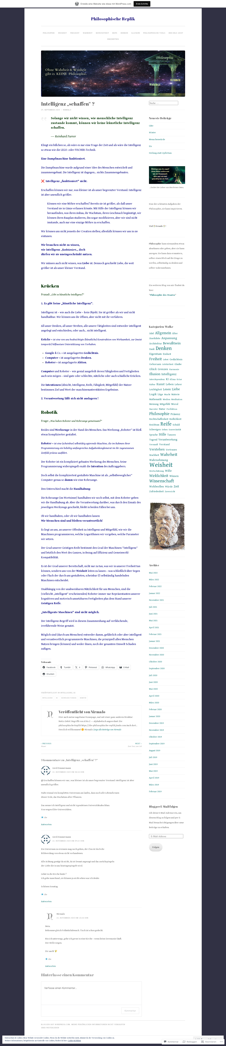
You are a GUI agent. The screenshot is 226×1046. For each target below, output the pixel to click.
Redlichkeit (175, 419)
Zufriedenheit (156, 491)
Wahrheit (88, 33)
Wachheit (154, 455)
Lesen (167, 389)
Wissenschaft (161, 481)
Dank (152, 349)
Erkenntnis (113, 39)
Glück (153, 369)
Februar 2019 (155, 791)
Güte (151, 125)
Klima (173, 379)
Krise (179, 379)
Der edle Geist (176, 33)
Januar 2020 (154, 716)
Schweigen (155, 429)
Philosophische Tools (154, 33)
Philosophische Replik (113, 19)
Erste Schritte (142, 4)
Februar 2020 (155, 709)
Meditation (176, 399)
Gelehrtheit (167, 364)
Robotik (83, 698)
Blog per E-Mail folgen (163, 806)
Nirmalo (67, 110)
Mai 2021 (153, 620)
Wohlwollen (156, 486)
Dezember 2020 (156, 648)
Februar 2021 (155, 634)
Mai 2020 (153, 689)
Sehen (165, 429)
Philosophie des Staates (162, 295)
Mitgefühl (165, 404)
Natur (162, 409)
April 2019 (154, 777)
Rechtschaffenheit (158, 419)
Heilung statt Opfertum (160, 153)
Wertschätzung (156, 471)
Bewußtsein (172, 343)
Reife (114, 33)
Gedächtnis (176, 359)
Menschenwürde (157, 139)
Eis (150, 146)
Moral (174, 404)
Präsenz (175, 414)
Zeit (176, 486)
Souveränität (175, 429)
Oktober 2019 (155, 737)
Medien (166, 399)
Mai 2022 (153, 573)
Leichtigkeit (155, 389)
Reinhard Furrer (68, 698)
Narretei (153, 409)
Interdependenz (157, 379)
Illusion (135, 33)
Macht (167, 394)
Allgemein (163, 333)
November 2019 (156, 730)
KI (74, 693)
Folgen (155, 847)
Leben (170, 384)
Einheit (167, 354)
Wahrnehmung (158, 460)
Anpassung (169, 338)
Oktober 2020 (155, 661)
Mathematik (155, 399)
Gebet (166, 359)
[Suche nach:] (163, 103)
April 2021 (154, 627)
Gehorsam (155, 364)
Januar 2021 (154, 641)
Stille (162, 434)
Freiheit (155, 359)
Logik (153, 394)
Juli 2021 (153, 607)
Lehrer (178, 384)
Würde (169, 486)
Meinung (154, 404)
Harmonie (174, 369)
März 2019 (154, 784)
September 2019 (157, 743)
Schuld (176, 424)
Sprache (153, 434)
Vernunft (153, 444)
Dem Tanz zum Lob (135, 744)
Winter (152, 132)
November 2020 (156, 654)
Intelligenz (66, 693)
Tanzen (171, 434)
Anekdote (154, 338)
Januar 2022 (154, 593)
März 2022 (154, 579)
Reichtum (154, 424)
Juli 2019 (153, 757)
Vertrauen (171, 449)
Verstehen (157, 449)
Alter (175, 333)
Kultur (152, 384)
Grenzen (163, 369)
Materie (175, 394)
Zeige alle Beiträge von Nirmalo (107, 729)
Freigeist (74, 33)
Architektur (155, 343)
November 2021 (156, 600)
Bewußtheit (102, 33)
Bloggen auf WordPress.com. (56, 1024)
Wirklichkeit (158, 476)
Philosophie (49, 33)
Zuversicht (170, 491)
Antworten (46, 824)
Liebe (176, 389)
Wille (168, 471)
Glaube (178, 364)
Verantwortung (167, 439)
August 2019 (154, 750)
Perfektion (172, 409)
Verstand (164, 444)
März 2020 (154, 702)
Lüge (160, 394)
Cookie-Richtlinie (74, 1041)
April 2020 (154, 696)
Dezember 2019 (156, 723)
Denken (124, 33)
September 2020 (157, 668)
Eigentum (155, 354)
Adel (151, 333)
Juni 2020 (153, 682)
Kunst (161, 384)
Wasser (46, 744)
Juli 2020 (153, 675)
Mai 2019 (153, 771)
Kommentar (130, 1010)
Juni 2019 (153, 764)
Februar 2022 (155, 586)
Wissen (173, 476)
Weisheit (62, 33)
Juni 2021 (153, 613)
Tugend (153, 439)
